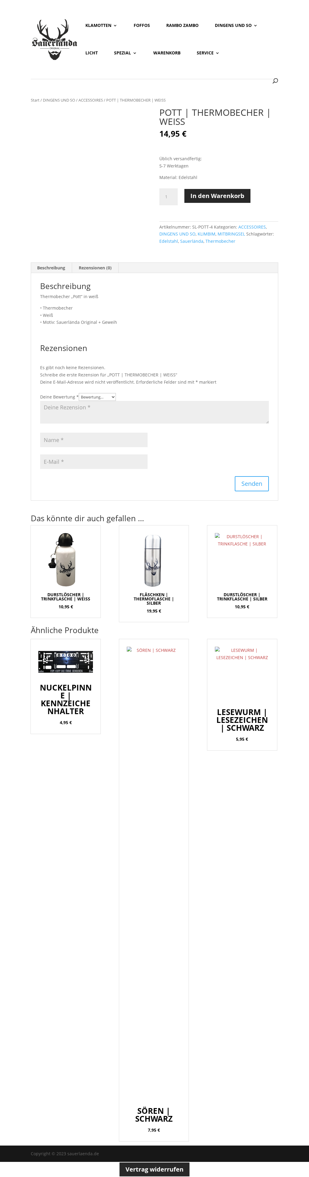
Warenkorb (166, 53)
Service (205, 53)
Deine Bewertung (59, 397)
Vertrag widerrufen (154, 1169)
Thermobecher (220, 241)
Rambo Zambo (182, 25)
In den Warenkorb (217, 196)
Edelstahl (168, 241)
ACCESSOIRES (90, 100)
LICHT (91, 53)
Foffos (142, 25)
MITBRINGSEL (231, 234)
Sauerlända (191, 241)
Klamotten (98, 25)
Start (35, 100)
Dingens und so (233, 25)
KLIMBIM (206, 234)
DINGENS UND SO (59, 100)
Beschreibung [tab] (51, 268)
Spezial (122, 53)
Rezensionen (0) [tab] (95, 268)
